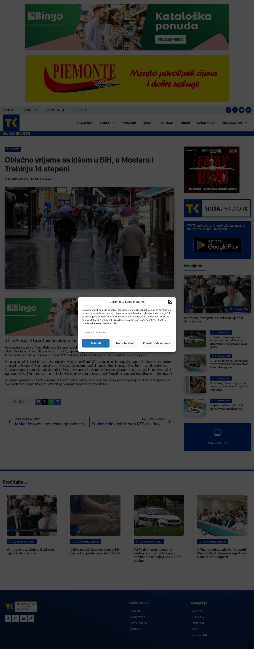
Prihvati (95, 343)
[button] (170, 302)
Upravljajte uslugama (95, 331)
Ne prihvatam (125, 343)
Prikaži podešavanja (156, 343)
